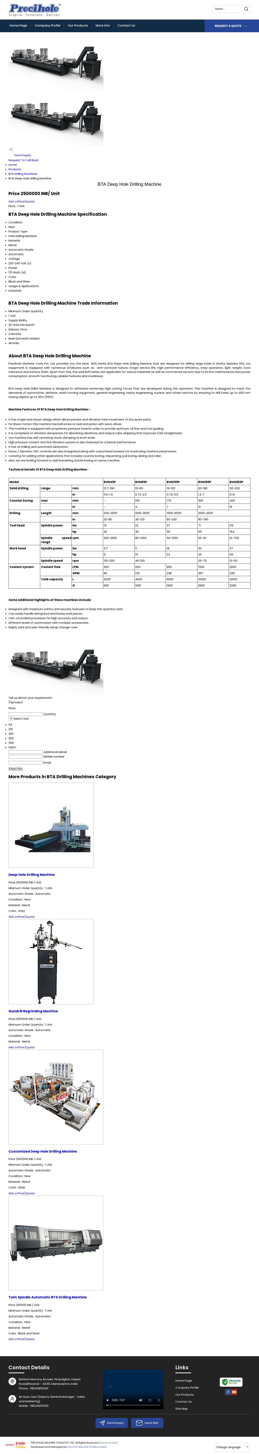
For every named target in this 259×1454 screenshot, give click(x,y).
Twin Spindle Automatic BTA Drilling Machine (48, 1297)
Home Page (18, 25)
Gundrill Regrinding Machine (33, 1011)
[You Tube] (234, 1394)
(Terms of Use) (108, 1443)
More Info (103, 25)
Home (13, 165)
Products (15, 169)
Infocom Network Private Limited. (87, 1447)
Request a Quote (228, 26)
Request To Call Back (23, 160)
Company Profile (47, 25)
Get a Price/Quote (22, 201)
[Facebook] (228, 1394)
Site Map (181, 1409)
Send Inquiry (22, 155)
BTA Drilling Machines (23, 174)
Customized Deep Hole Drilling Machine (43, 1151)
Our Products (78, 25)
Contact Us (126, 25)
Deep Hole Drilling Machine (32, 874)
